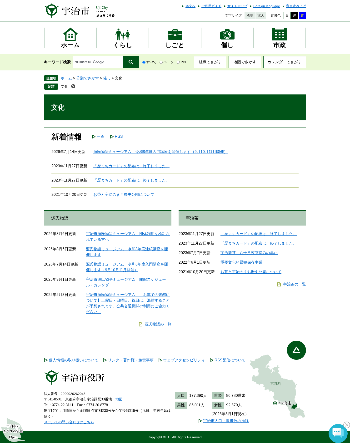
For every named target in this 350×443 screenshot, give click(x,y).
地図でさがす (244, 62)
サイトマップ (237, 6)
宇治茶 (192, 218)
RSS (119, 136)
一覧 (100, 136)
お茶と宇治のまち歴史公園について (123, 194)
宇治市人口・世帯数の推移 (226, 421)
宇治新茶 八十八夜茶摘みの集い (249, 253)
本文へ (190, 6)
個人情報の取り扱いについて (73, 360)
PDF (184, 62)
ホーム (66, 78)
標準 (249, 15)
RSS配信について (230, 360)
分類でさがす (87, 78)
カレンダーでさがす (284, 62)
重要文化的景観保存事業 (241, 262)
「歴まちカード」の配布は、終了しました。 (131, 166)
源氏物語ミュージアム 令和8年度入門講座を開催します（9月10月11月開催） (160, 152)
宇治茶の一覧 (294, 284)
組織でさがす (210, 62)
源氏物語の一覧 (158, 324)
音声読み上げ (296, 6)
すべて (151, 62)
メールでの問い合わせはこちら (69, 422)
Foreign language (266, 6)
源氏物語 (59, 218)
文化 (64, 86)
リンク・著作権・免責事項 (131, 360)
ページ (169, 62)
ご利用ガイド (211, 6)
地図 (119, 399)
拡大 (260, 15)
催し (107, 78)
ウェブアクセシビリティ (184, 360)
